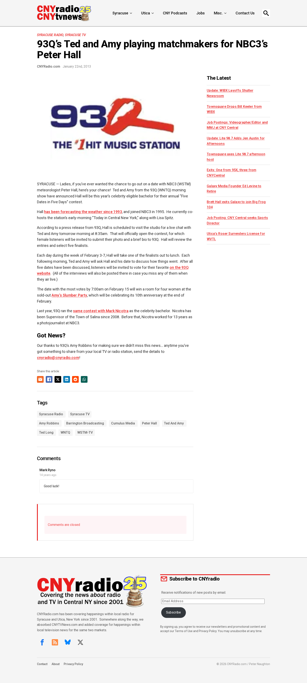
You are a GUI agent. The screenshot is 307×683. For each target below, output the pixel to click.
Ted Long (46, 432)
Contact (42, 664)
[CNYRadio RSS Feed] (55, 642)
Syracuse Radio (50, 35)
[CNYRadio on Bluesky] (67, 642)
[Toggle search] (266, 13)
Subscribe (173, 612)
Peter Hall (149, 423)
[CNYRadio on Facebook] (42, 642)
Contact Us (245, 13)
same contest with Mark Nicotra (100, 311)
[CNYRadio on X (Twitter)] (80, 642)
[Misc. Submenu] (226, 13)
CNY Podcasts (175, 13)
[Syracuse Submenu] (131, 13)
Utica (145, 13)
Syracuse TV (75, 35)
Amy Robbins (49, 423)
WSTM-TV (85, 432)
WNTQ (65, 432)
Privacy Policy (73, 664)
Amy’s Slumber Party (69, 295)
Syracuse (120, 13)
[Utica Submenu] (153, 13)
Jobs (200, 13)
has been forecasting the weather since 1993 (83, 212)
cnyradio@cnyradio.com (58, 357)
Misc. (218, 13)
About (56, 664)
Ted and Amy (174, 423)
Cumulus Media (123, 423)
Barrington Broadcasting (85, 423)
